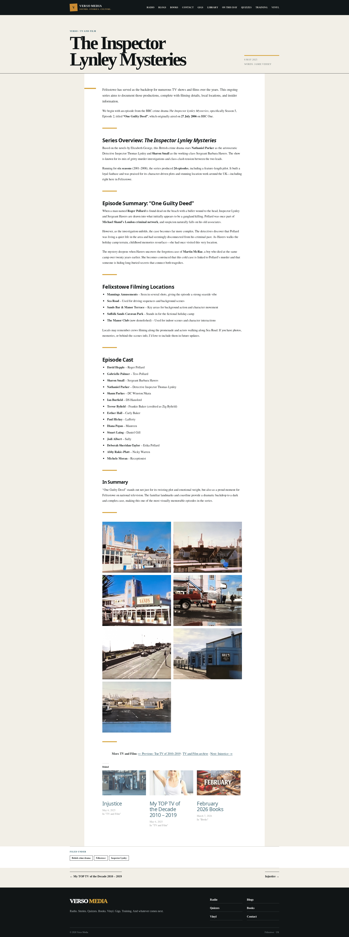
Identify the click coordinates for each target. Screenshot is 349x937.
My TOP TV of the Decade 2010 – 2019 (165, 809)
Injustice (112, 803)
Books (174, 7)
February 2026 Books (210, 806)
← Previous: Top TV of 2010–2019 (159, 753)
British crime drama (81, 858)
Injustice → (272, 876)
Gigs (200, 7)
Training (262, 7)
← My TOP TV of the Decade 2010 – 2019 (96, 876)
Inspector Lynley (119, 858)
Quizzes (246, 7)
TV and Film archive (195, 753)
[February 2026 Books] (218, 782)
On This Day (229, 7)
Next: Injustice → (221, 753)
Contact (188, 7)
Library (212, 7)
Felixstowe (101, 858)
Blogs (162, 7)
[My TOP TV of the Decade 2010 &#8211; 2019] (171, 782)
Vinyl (275, 7)
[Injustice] (124, 782)
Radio (151, 7)
